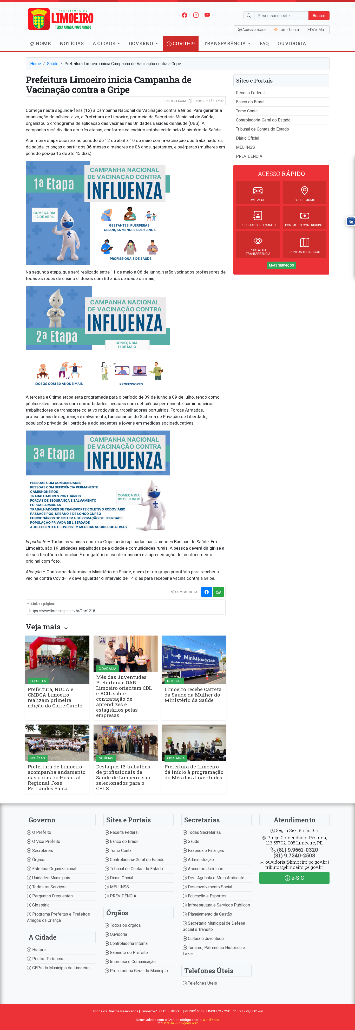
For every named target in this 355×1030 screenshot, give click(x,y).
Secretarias (42, 850)
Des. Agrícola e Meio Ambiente (215, 877)
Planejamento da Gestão (209, 914)
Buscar (319, 15)
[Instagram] (196, 15)
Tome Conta (247, 110)
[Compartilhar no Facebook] (206, 592)
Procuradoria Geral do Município (138, 970)
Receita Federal (250, 92)
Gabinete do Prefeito (128, 952)
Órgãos (38, 859)
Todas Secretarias (204, 832)
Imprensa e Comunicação (132, 961)
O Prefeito (41, 832)
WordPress (210, 1019)
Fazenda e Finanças (205, 850)
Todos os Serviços (49, 886)
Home (43, 43)
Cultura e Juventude (205, 938)
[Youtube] (207, 15)
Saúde (52, 63)
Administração (200, 859)
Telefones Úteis (202, 983)
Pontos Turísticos (47, 958)
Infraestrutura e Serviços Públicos (218, 905)
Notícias (72, 43)
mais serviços (281, 265)
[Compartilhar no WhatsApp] (218, 592)
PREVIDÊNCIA (249, 156)
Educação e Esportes (206, 895)
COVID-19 (183, 43)
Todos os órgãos (125, 925)
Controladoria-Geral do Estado (263, 120)
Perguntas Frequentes (52, 895)
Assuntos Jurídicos (205, 868)
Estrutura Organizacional (53, 868)
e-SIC (297, 878)
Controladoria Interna (128, 943)
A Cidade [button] (104, 43)
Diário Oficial (247, 138)
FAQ (264, 43)
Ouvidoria (292, 43)
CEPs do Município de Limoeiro (60, 967)
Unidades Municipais (50, 877)
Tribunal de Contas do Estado (262, 129)
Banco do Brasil (250, 101)
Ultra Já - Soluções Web (180, 1023)
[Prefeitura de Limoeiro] (61, 18)
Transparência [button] (225, 43)
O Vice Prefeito (45, 841)
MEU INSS (245, 147)
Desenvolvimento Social (209, 886)
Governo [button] (141, 43)
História (39, 949)
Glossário (40, 905)
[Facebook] (184, 15)
